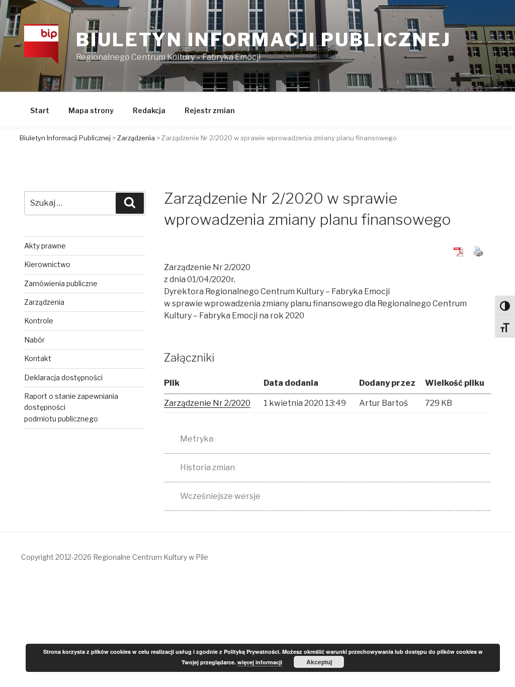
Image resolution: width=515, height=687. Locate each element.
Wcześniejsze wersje (220, 496)
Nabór (34, 339)
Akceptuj (319, 661)
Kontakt (37, 358)
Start (39, 110)
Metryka (196, 439)
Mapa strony (91, 110)
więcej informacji (259, 662)
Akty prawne (45, 245)
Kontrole (38, 320)
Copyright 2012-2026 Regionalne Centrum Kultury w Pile (114, 557)
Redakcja (149, 110)
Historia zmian (207, 467)
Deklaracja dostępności (63, 377)
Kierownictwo (47, 264)
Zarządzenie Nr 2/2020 (207, 403)
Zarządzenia (44, 302)
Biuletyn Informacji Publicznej (263, 40)
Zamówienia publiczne (61, 283)
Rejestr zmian (210, 110)
